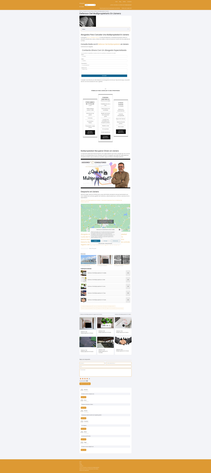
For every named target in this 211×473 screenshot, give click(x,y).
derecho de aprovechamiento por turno (88, 308)
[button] (119, 229)
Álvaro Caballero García (93, 37)
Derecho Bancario (87, 239)
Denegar (105, 240)
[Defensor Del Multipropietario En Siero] (88, 259)
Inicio (116, 1)
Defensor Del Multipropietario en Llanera (90, 200)
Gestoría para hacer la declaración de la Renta (110, 8)
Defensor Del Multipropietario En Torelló (123, 314)
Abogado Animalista (89, 234)
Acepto (95, 240)
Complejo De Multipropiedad (86, 306)
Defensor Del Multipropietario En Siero (88, 264)
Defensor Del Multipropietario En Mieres (121, 264)
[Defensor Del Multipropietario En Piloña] (105, 259)
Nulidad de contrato (122, 242)
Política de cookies (101, 243)
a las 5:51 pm (86, 391)
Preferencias (115, 240)
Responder (83, 397)
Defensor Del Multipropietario (109, 44)
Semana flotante (120, 308)
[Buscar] (94, 5)
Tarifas (124, 1)
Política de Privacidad (108, 243)
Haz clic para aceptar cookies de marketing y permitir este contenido (105, 221)
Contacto (129, 1)
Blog (120, 1)
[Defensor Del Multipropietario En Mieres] (122, 259)
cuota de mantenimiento (97, 306)
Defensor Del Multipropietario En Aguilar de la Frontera (91, 314)
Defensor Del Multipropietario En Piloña (104, 264)
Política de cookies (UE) (127, 8)
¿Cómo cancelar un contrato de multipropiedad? (121, 5)
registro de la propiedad (110, 308)
